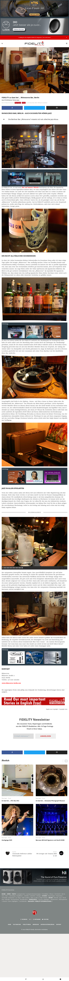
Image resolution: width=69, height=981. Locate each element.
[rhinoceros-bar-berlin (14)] (34, 541)
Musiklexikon (24, 899)
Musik (51, 897)
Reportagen (18, 102)
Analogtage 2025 (7, 840)
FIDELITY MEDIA (27, 924)
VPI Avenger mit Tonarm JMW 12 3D (46, 854)
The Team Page (17, 924)
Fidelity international (43, 901)
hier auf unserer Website (30, 187)
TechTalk (4, 897)
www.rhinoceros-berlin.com (11, 683)
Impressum (36, 924)
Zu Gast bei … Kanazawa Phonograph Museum (50, 800)
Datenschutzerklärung (47, 924)
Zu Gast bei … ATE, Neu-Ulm (10, 800)
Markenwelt (54, 899)
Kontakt (58, 924)
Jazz (60, 897)
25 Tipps (18, 897)
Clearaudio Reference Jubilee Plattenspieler (22, 854)
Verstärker (45, 894)
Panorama (59, 895)
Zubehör (32, 895)
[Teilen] (12, 108)
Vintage (39, 895)
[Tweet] (34, 108)
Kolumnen (11, 897)
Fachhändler (23, 901)
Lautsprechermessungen (33, 894)
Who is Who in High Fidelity (39, 897)
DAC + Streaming (10, 895)
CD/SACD (57, 894)
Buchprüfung (15, 899)
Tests (14, 894)
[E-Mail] (56, 108)
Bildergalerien (63, 899)
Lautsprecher (21, 894)
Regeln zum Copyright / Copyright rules (56, 709)
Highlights (33, 899)
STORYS (44, 895)
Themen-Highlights (43, 899)
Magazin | (31, 901)
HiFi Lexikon (26, 897)
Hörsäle (7, 899)
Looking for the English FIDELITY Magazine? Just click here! (34, 37)
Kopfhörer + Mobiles (23, 895)
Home (3, 894)
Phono (51, 894)
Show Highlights (13, 901)
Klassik (56, 897)
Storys (23, 102)
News (9, 894)
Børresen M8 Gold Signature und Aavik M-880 (50, 840)
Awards (5, 901)
